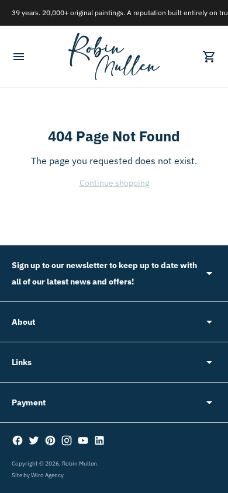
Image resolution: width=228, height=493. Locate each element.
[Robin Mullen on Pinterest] (50, 440)
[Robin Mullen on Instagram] (66, 440)
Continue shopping (114, 183)
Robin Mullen (79, 463)
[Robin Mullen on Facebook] (17, 440)
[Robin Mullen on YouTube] (83, 440)
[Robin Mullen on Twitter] (34, 440)
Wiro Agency (47, 475)
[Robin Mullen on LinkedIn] (99, 440)
